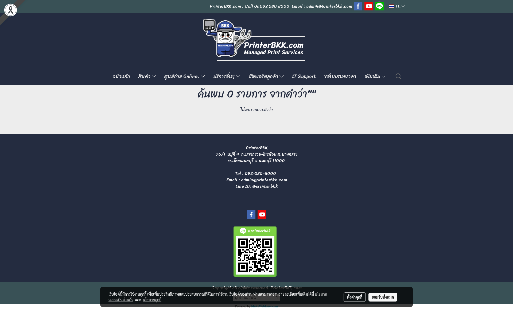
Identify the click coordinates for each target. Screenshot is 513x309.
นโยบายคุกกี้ (152, 299)
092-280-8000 (260, 173)
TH (398, 6)
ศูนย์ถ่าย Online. (182, 76)
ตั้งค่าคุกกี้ (354, 297)
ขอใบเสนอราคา (340, 76)
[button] (399, 76)
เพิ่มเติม (373, 76)
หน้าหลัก (121, 76)
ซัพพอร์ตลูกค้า (263, 76)
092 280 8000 (274, 6)
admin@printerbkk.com (264, 180)
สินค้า (145, 76)
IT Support (304, 76)
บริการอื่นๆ (224, 76)
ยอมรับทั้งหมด (383, 297)
